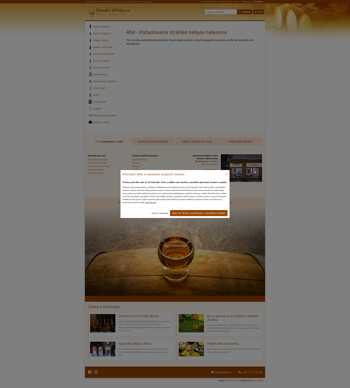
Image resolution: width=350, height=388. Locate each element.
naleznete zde (150, 202)
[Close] (226, 174)
